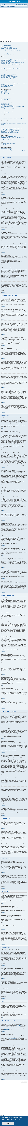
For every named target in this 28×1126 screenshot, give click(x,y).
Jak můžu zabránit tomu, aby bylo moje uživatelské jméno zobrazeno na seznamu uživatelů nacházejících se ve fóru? (13, 60)
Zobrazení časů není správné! (6, 61)
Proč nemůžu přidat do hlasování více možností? (9, 76)
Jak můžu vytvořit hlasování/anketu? (7, 75)
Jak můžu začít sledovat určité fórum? (7, 138)
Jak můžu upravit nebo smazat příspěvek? (8, 73)
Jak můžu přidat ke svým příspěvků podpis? (8, 74)
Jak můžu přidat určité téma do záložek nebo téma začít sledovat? (12, 137)
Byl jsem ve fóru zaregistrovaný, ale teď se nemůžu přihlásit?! (11, 50)
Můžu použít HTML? (4, 91)
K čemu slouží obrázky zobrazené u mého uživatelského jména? (12, 64)
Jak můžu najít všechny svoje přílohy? (7, 144)
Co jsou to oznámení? (4, 95)
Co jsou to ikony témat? (5, 99)
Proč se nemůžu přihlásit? (5, 49)
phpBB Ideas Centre (12, 1038)
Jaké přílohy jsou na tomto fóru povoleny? (8, 143)
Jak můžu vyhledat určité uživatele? (7, 131)
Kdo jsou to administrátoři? (5, 103)
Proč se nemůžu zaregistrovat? (6, 47)
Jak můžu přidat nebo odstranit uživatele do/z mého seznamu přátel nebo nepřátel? (13, 124)
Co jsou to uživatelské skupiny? (6, 105)
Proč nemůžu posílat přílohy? (6, 79)
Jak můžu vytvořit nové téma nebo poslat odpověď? (10, 71)
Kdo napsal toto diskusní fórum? (6, 148)
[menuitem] (3, 4)
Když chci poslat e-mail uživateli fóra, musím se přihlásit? (11, 68)
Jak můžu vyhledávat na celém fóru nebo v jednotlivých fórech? (12, 128)
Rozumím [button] (8, 1123)
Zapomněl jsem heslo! (4, 51)
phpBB (2, 355)
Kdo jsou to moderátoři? (5, 104)
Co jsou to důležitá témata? (5, 97)
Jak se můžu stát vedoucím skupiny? (7, 108)
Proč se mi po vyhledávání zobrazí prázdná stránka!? (10, 130)
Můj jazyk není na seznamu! (5, 63)
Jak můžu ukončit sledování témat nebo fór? (8, 139)
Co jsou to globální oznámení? (6, 94)
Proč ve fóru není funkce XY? (6, 149)
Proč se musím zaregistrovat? (6, 45)
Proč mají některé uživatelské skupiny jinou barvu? (9, 109)
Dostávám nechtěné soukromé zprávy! (7, 117)
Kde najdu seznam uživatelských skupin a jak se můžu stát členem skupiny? (12, 107)
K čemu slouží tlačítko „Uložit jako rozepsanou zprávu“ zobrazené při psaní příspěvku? (14, 84)
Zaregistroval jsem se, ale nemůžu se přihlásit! (9, 48)
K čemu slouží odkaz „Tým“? (6, 112)
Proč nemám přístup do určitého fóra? (7, 78)
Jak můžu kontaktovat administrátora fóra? (8, 153)
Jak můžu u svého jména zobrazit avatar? (8, 65)
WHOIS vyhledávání (8, 1052)
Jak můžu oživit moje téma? (5, 86)
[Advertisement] (14, 24)
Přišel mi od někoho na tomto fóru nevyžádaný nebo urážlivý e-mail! (12, 118)
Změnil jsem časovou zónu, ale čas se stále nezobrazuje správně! (12, 62)
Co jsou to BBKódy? (4, 90)
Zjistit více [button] (17, 1119)
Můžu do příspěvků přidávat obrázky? (7, 93)
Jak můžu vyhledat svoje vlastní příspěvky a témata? (10, 132)
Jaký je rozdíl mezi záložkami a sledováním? (8, 136)
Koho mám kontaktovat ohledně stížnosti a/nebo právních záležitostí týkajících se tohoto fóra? (12, 151)
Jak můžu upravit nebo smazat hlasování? (8, 77)
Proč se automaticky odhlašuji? (6, 53)
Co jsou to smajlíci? (4, 92)
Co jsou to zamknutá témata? (6, 98)
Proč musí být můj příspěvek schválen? (8, 85)
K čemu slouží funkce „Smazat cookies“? (8, 54)
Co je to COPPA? (4, 46)
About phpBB (6, 1029)
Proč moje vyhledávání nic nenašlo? (7, 129)
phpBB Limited (19, 1025)
